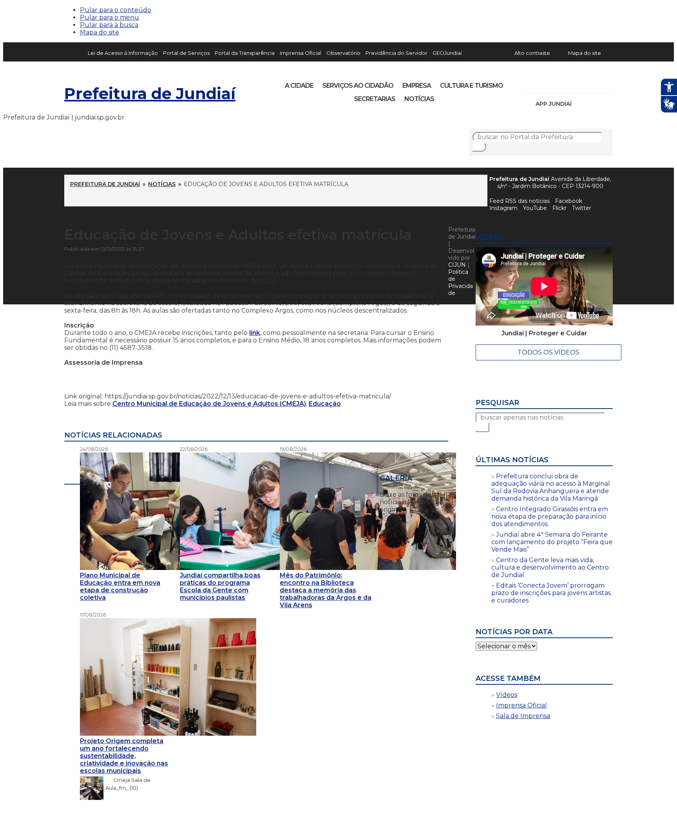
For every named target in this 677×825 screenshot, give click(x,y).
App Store (580, 104)
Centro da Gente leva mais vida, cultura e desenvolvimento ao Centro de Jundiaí (550, 567)
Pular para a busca (109, 25)
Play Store (593, 104)
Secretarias (374, 99)
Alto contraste (532, 53)
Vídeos (506, 694)
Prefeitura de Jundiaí (149, 93)
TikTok (554, 83)
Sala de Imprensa (523, 716)
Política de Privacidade (460, 282)
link (254, 333)
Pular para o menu (109, 17)
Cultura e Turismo (471, 85)
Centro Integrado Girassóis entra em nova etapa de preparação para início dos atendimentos (549, 516)
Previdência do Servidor (396, 53)
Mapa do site (99, 32)
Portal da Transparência (245, 53)
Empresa (416, 85)
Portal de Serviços (186, 53)
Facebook (568, 200)
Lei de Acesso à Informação (123, 53)
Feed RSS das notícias (519, 200)
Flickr (594, 83)
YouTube (568, 83)
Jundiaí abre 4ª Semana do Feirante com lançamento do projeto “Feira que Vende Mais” (552, 542)
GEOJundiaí (447, 53)
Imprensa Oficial (300, 53)
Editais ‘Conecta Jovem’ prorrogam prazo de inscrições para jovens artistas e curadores (551, 593)
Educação (325, 403)
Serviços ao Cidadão (357, 85)
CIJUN (457, 264)
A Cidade (299, 85)
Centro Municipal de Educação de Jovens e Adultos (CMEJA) (209, 403)
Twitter (581, 208)
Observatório (343, 53)
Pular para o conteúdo (115, 10)
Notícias (419, 99)
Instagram (541, 83)
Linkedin (581, 83)
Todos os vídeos (548, 352)
